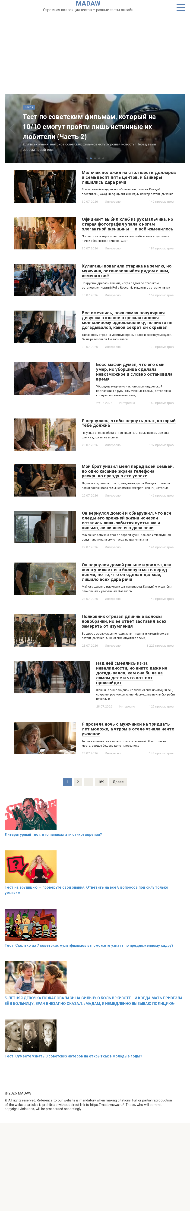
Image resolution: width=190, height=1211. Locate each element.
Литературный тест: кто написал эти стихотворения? (53, 834)
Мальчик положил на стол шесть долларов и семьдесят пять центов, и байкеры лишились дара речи (129, 177)
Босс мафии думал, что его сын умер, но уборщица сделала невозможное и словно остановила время (134, 372)
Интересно (113, 201)
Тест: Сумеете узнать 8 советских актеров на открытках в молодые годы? (73, 1056)
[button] (87, 158)
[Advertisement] (95, 47)
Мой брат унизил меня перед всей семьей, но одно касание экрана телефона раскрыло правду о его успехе (128, 471)
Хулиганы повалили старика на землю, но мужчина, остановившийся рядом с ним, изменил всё (126, 270)
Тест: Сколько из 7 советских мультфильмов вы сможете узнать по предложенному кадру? (89, 945)
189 (101, 782)
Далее (118, 782)
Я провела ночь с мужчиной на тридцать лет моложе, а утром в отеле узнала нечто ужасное (128, 728)
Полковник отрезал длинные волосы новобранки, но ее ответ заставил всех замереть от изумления (124, 621)
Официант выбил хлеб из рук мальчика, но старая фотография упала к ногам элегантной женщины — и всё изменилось (127, 224)
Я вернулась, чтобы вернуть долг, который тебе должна (129, 423)
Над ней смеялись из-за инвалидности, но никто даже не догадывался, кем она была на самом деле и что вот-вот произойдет (131, 673)
